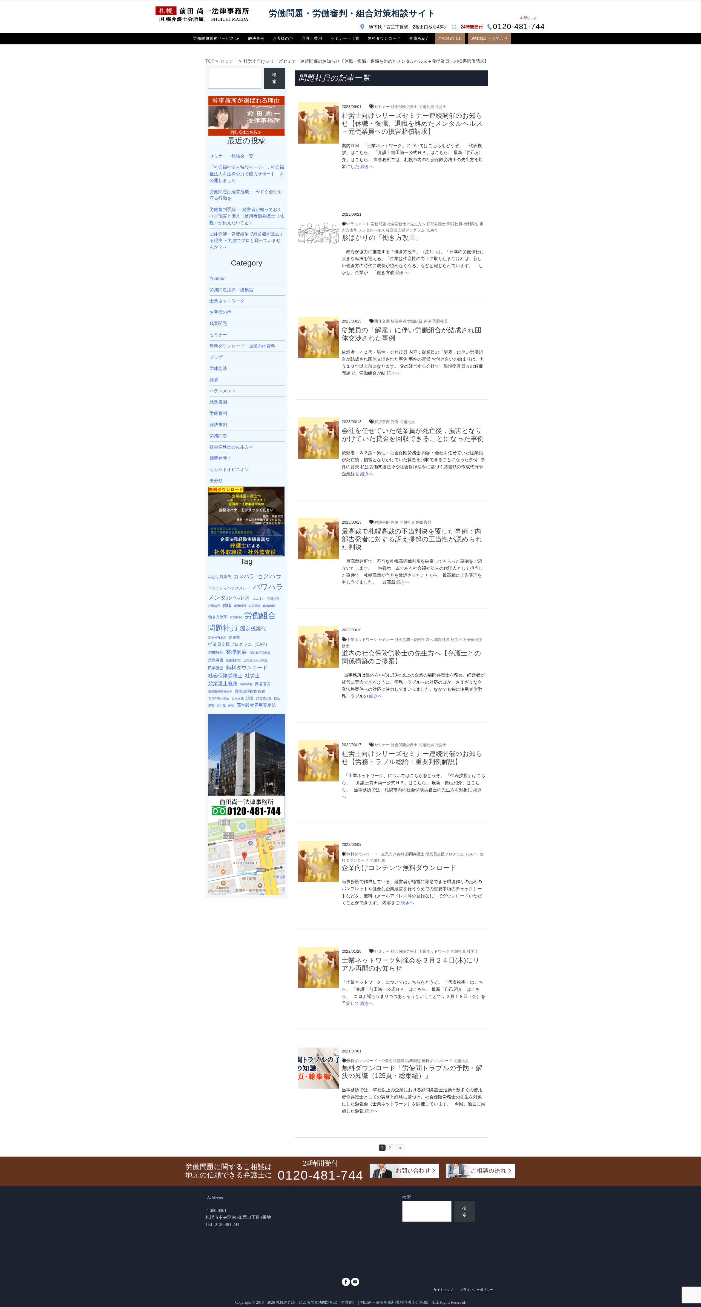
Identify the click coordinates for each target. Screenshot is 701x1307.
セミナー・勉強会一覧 (231, 156)
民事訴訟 (215, 668)
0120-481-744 (519, 26)
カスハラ (244, 576)
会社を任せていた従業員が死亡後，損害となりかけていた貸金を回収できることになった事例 (413, 434)
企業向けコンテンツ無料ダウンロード (399, 867)
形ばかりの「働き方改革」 (382, 237)
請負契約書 (263, 698)
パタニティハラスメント (229, 588)
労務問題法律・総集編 (231, 289)
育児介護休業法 (218, 698)
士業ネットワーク (362, 639)
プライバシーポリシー (476, 1290)
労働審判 (218, 413)
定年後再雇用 (217, 637)
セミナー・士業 (345, 38)
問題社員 (426, 106)
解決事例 (256, 38)
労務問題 (378, 224)
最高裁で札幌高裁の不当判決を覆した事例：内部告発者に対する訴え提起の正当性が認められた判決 (412, 539)
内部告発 (423, 522)
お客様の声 (283, 38)
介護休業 (273, 598)
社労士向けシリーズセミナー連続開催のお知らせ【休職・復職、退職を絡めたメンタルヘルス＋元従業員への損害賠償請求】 (412, 123)
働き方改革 (217, 617)
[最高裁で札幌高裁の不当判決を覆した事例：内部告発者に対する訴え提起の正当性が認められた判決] (318, 521)
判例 (427, 321)
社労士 (441, 106)
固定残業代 (253, 629)
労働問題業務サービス (216, 38)
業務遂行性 (233, 660)
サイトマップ (443, 1290)
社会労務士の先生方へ (406, 224)
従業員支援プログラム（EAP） (412, 230)
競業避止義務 (223, 683)
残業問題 (218, 323)
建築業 (234, 637)
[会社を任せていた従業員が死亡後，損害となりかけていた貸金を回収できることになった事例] (318, 420)
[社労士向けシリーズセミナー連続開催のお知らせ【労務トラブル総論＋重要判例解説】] (318, 743)
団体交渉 (382, 321)
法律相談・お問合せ (489, 38)
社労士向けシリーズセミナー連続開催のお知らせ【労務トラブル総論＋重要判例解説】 (412, 757)
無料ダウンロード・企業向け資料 (375, 854)
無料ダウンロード (384, 38)
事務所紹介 (419, 38)
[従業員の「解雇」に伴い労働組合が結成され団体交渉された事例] (318, 320)
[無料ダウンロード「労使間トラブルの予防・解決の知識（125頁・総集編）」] (318, 1051)
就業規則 (218, 402)
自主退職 (238, 698)
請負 (250, 698)
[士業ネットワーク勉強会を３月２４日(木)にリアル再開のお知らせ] (318, 950)
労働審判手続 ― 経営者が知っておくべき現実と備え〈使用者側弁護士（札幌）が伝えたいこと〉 (246, 216)
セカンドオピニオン (229, 469)
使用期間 (240, 605)
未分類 (216, 480)
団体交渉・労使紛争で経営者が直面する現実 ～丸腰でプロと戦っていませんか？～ (246, 240)
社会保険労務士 (404, 106)
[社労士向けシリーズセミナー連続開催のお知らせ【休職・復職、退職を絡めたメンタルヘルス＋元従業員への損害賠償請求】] (318, 105)
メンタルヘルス (371, 230)
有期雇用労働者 (259, 652)
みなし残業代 (219, 577)
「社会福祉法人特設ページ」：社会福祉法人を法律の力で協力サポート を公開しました (246, 174)
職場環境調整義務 (220, 691)
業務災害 (215, 660)
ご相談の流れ (450, 38)
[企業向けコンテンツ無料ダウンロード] (318, 844)
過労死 (221, 705)
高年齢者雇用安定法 (256, 705)
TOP (209, 61)
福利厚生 (471, 224)
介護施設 (214, 605)
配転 (231, 705)
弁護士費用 (312, 38)
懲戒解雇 (215, 652)
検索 (274, 78)
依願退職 (254, 605)
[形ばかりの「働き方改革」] (318, 214)
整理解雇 (236, 652)
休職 (227, 605)
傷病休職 (269, 605)
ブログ (216, 357)
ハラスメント (358, 224)
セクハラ (269, 576)
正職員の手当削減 (255, 660)
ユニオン (259, 598)
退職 (211, 705)
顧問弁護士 (436, 224)
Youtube (217, 278)
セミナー (229, 61)
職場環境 (262, 684)
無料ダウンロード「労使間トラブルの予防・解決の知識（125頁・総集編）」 (412, 1072)
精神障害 (246, 684)
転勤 (277, 698)
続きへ (366, 166)
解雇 (213, 379)
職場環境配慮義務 (250, 691)
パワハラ (268, 587)
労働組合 (415, 321)
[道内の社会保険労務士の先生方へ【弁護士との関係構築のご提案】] (318, 629)
